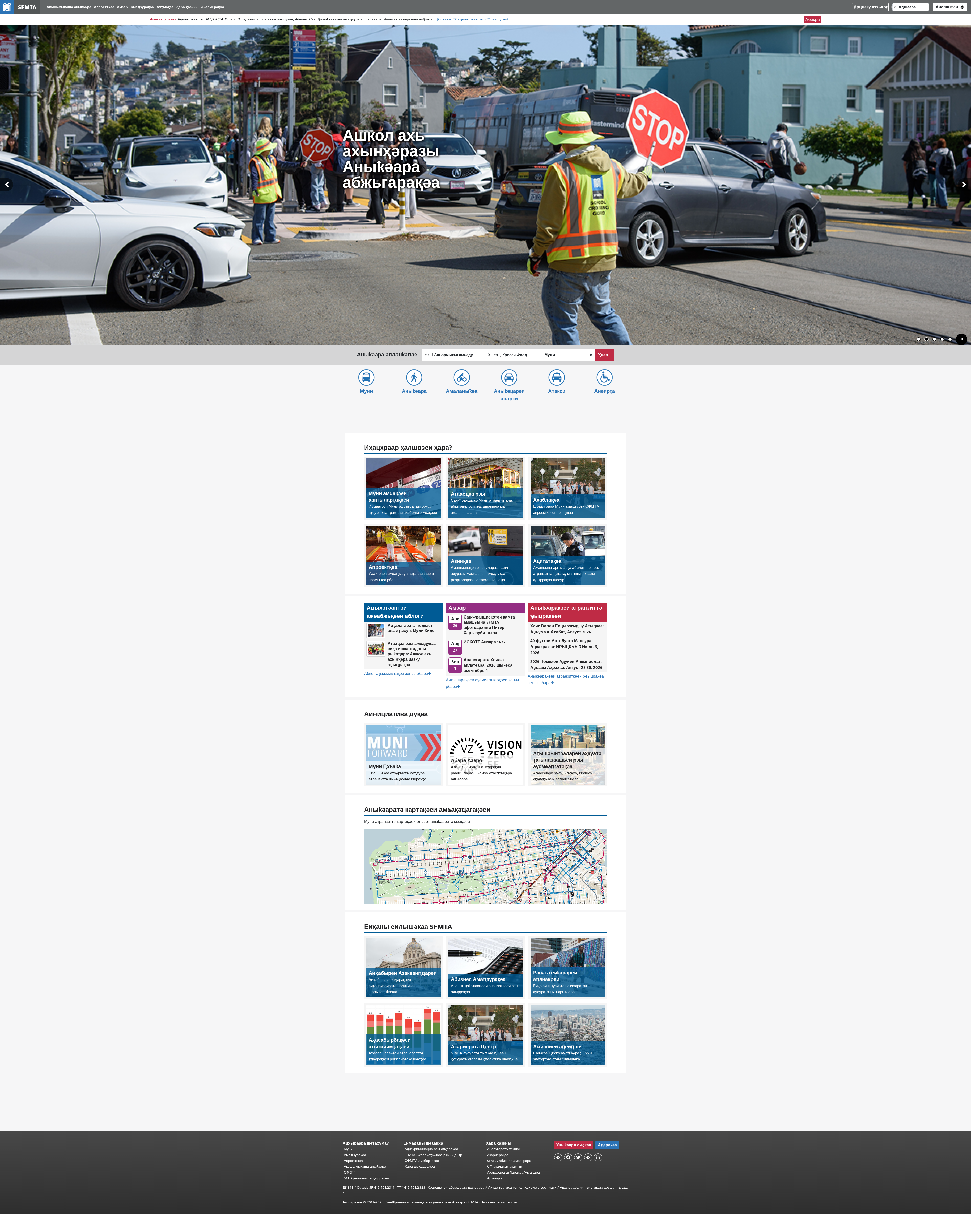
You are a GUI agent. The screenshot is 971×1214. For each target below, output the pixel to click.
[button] (950, 7)
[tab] (919, 339)
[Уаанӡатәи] (6, 184)
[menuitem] (69, 7)
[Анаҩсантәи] (964, 184)
